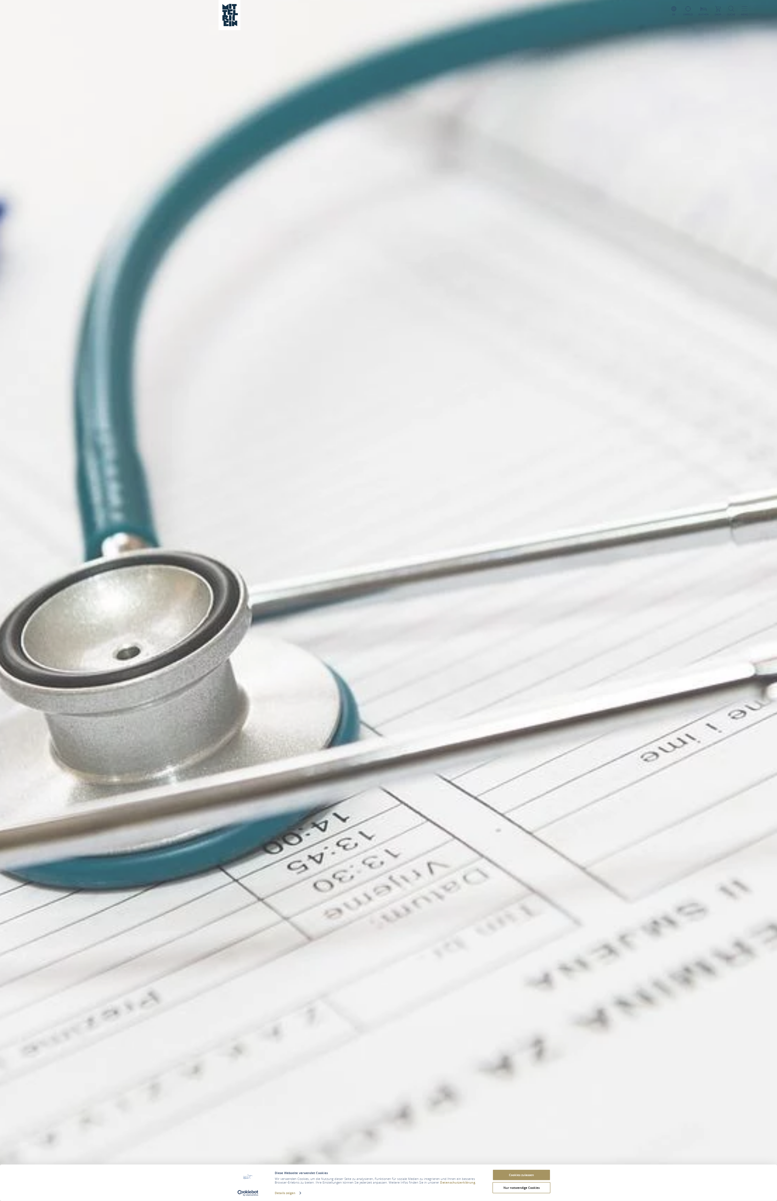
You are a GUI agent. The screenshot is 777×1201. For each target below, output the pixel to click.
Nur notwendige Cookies (521, 1187)
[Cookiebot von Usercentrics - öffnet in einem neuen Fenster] (248, 1193)
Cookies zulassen (521, 1175)
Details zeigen (285, 1193)
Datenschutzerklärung (457, 1182)
